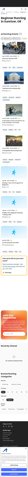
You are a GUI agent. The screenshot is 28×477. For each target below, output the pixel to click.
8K (17, 392)
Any (3, 400)
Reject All (14, 469)
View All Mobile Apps (8, 440)
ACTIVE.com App (7, 433)
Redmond (12, 409)
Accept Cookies (14, 474)
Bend (4, 409)
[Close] (26, 448)
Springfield (21, 409)
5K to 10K (5, 436)
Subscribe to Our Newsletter (10, 446)
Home (2, 12)
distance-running (16, 384)
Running (16, 12)
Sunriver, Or (9, 12)
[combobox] (6, 38)
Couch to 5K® (6, 435)
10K (21, 392)
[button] (16, 38)
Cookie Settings (14, 465)
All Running (5, 384)
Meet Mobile (6, 438)
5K (12, 392)
